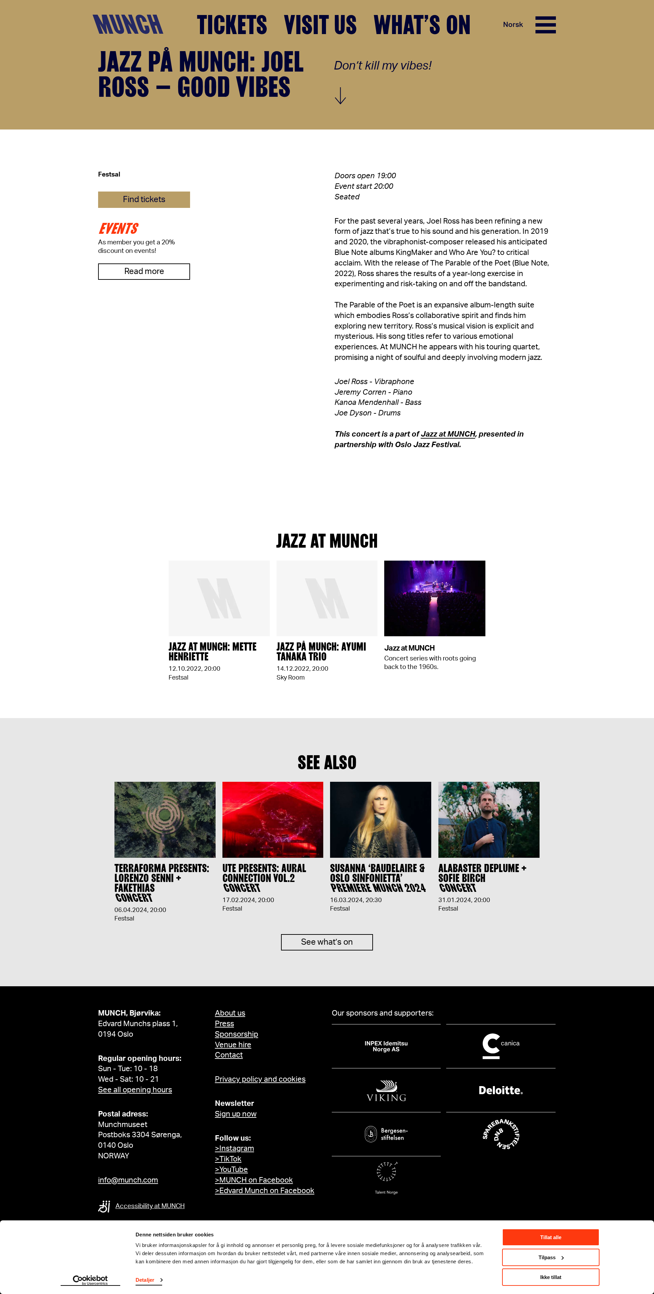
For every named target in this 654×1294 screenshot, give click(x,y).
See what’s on (327, 942)
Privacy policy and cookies (260, 1079)
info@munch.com (128, 1180)
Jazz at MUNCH (448, 434)
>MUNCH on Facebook (254, 1180)
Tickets (232, 24)
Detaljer (145, 1280)
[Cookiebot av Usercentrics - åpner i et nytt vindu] (90, 1281)
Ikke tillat (550, 1277)
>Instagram (234, 1148)
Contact (229, 1055)
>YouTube (231, 1169)
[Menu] (545, 24)
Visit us (320, 24)
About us (230, 1013)
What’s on (422, 24)
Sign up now (235, 1114)
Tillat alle (550, 1237)
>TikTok (228, 1159)
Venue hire (233, 1045)
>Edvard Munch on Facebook (264, 1190)
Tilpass (547, 1257)
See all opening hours (135, 1090)
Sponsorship (236, 1034)
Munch (131, 24)
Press (224, 1023)
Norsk (513, 24)
